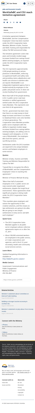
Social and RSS (6, 385)
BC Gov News (12, 3)
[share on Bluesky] (17, 23)
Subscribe (5, 382)
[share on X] (7, 23)
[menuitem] (9, 382)
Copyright (20, 392)
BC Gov (20, 382)
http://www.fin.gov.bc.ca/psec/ (14, 259)
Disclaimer (21, 385)
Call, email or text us (23, 372)
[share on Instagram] (11, 23)
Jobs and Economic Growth (12, 9)
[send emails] (20, 23)
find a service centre (8, 374)
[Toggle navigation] (28, 3)
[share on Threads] (14, 23)
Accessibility (21, 390)
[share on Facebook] (4, 23)
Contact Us (21, 395)
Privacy (20, 387)
